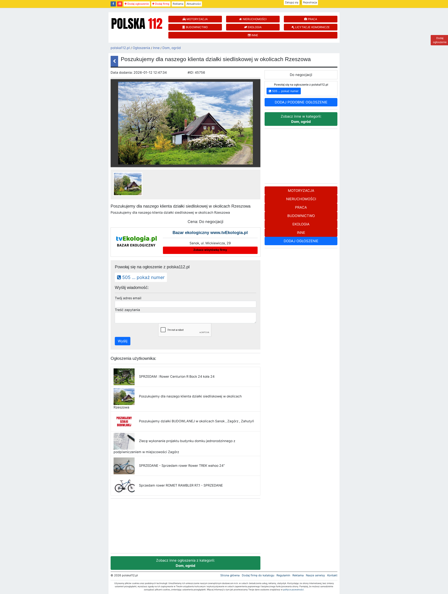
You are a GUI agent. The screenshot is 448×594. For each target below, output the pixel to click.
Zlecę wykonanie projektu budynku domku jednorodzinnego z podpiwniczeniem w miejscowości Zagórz (174, 446)
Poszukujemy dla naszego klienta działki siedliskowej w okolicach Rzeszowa (178, 401)
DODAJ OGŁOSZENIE (301, 241)
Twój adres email (128, 298)
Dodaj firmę (161, 3)
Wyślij (122, 341)
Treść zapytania (127, 310)
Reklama (178, 3)
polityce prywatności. (293, 589)
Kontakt (332, 575)
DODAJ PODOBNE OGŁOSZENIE (301, 102)
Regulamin (283, 575)
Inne (156, 48)
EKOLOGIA (254, 27)
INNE (254, 35)
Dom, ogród (171, 48)
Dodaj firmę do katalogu (258, 575)
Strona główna (230, 575)
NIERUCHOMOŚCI (254, 19)
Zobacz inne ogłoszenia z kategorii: (185, 563)
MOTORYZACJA (197, 19)
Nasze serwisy (315, 575)
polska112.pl (120, 48)
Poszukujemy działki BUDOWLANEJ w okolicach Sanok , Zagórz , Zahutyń (196, 421)
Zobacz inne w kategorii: (301, 119)
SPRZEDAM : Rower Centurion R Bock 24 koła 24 (177, 377)
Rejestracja (310, 2)
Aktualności (194, 3)
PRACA (312, 19)
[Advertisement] (185, 525)
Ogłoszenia (141, 48)
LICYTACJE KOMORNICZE (312, 27)
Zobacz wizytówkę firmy (210, 249)
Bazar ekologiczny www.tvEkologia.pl (210, 232)
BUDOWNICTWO (196, 27)
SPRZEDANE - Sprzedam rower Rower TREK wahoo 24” (182, 466)
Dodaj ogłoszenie (138, 3)
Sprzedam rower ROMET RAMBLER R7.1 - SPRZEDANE (181, 485)
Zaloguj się (291, 2)
